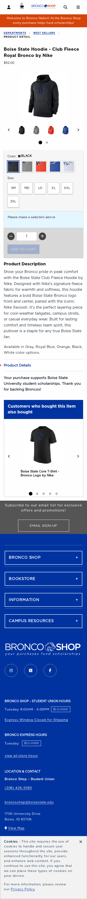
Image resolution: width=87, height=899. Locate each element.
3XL (13, 201)
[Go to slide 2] (47, 143)
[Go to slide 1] (40, 143)
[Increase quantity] (42, 236)
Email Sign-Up (49, 526)
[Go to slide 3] (43, 494)
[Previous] (9, 130)
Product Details (17, 365)
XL (54, 188)
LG (40, 188)
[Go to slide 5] (56, 494)
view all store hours (21, 755)
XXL (67, 188)
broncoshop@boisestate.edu (29, 802)
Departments (15, 33)
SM (13, 188)
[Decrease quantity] (11, 236)
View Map (16, 829)
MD (26, 188)
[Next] (78, 130)
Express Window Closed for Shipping (36, 720)
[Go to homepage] (44, 6)
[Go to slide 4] (50, 494)
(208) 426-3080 (18, 788)
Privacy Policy (23, 889)
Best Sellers (44, 33)
